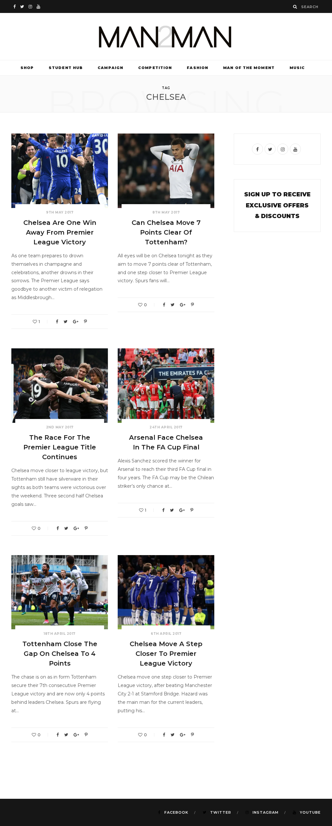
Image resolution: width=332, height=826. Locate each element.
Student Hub (66, 67)
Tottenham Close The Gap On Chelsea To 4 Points (59, 653)
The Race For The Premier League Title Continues (59, 447)
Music (297, 67)
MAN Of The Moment (249, 67)
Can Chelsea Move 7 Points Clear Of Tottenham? (166, 232)
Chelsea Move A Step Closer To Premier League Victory (166, 653)
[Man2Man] (166, 36)
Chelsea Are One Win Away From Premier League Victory (59, 232)
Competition (155, 67)
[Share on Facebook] (57, 322)
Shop (27, 67)
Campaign (110, 67)
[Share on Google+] (75, 322)
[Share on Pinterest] (85, 322)
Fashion (197, 67)
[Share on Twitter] (65, 322)
